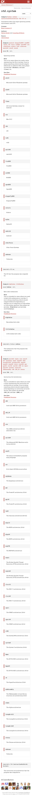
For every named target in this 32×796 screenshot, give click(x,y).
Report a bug (17, 8)
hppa (14, 360)
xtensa (22, 369)
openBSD (23, 44)
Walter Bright (5, 33)
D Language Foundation (23, 792)
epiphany (9, 360)
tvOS (17, 46)
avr (4, 360)
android (11, 43)
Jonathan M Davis (18, 33)
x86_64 (17, 369)
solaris (13, 46)
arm (21, 359)
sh (23, 366)
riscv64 (15, 366)
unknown (23, 46)
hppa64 (19, 360)
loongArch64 (16, 362)
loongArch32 (7, 362)
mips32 (23, 362)
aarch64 (11, 359)
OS (23, 18)
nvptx (16, 364)
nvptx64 (21, 364)
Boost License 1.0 (6, 28)
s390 (19, 366)
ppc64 (5, 366)
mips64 (5, 364)
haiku (5, 44)
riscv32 (10, 366)
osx (28, 44)
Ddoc (14, 794)
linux (13, 44)
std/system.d (5, 38)
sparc (26, 366)
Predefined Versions (10, 74)
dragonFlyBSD (19, 43)
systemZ (11, 367)
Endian (9, 17)
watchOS (5, 48)
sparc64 (5, 367)
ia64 (24, 360)
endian (15, 17)
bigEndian (12, 284)
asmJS (25, 359)
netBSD (18, 44)
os (25, 18)
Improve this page (26, 8)
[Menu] (28, 1)
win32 (11, 48)
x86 (13, 369)
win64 (16, 48)
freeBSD (27, 43)
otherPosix (7, 46)
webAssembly (7, 369)
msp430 (10, 364)
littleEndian (20, 284)
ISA (20, 18)
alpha (17, 359)
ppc (26, 364)
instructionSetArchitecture (9, 18)
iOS (9, 44)
